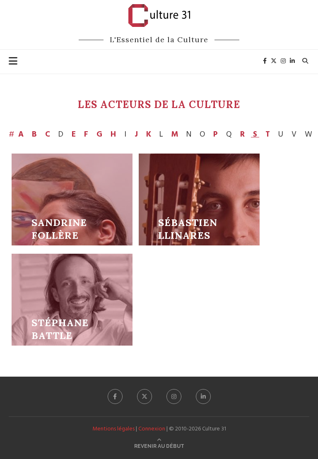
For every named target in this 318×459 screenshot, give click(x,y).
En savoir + (72, 199)
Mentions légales (113, 429)
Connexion (151, 429)
